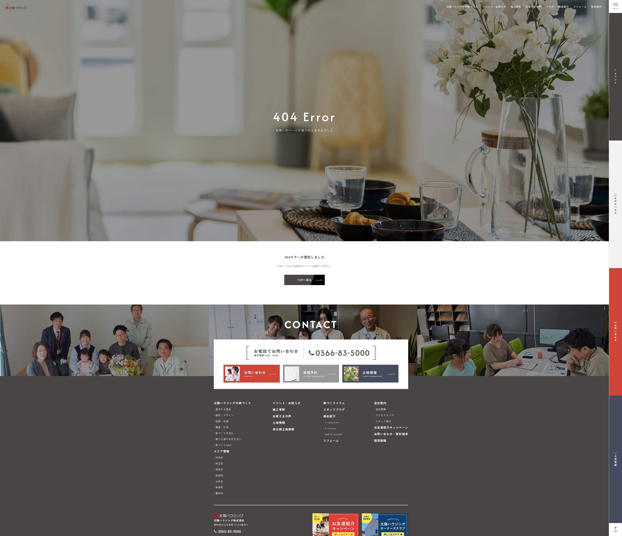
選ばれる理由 (223, 409)
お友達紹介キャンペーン (391, 427)
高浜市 (219, 469)
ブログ (550, 6)
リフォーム (580, 6)
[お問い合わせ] (252, 374)
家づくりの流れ (224, 433)
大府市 (219, 481)
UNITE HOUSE (333, 434)
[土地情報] (370, 374)
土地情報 (279, 422)
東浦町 (219, 487)
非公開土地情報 (283, 429)
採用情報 (380, 440)
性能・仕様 (222, 421)
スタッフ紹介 (383, 421)
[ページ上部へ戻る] (615, 529)
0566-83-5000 (229, 531)
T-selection (332, 422)
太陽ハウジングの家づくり (462, 6)
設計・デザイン (224, 415)
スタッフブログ (334, 409)
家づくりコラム (334, 403)
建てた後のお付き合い (228, 439)
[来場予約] (311, 374)
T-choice (330, 428)
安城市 (219, 475)
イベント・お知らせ (494, 6)
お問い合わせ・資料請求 (391, 434)
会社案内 (596, 6)
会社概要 (381, 409)
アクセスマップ (385, 415)
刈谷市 (219, 457)
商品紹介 (563, 6)
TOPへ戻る (304, 280)
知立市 (219, 463)
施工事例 (516, 6)
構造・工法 (222, 427)
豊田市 (219, 493)
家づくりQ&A (223, 445)
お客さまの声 (533, 6)
